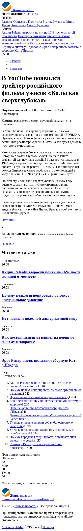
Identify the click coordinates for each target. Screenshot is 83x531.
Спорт (31, 25)
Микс (70, 21)
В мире (47, 21)
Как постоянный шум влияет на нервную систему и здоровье (38, 45)
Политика (35, 21)
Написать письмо (30, 499)
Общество (20, 21)
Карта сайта (10, 499)
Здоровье (42, 25)
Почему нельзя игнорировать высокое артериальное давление (35, 297)
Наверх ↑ (8, 243)
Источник (8, 220)
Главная (7, 21)
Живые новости (25, 506)
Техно (6, 25)
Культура (59, 21)
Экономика (18, 25)
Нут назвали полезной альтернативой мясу (39, 318)
